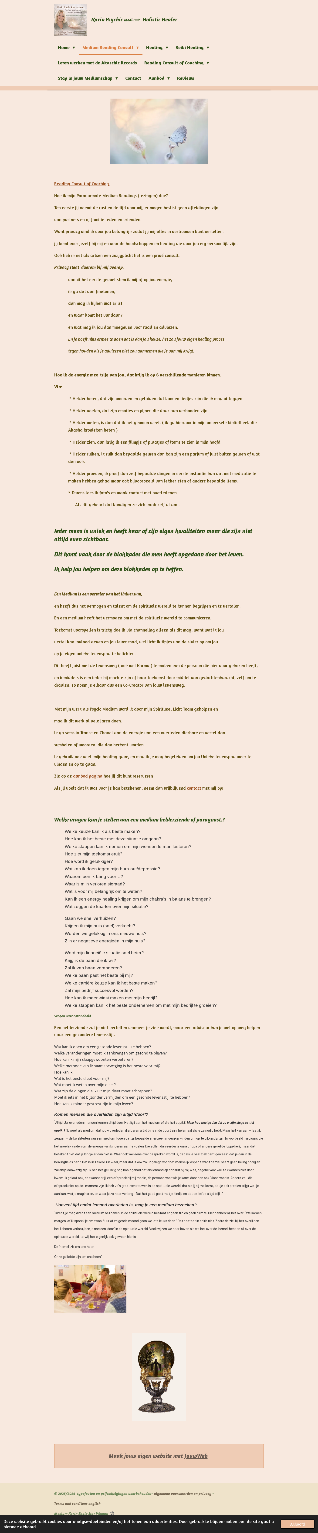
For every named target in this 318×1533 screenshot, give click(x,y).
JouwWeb (196, 1455)
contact (194, 788)
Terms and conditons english (77, 1503)
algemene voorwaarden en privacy (183, 1493)
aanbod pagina (87, 775)
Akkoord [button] (297, 1524)
